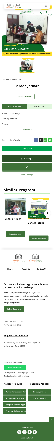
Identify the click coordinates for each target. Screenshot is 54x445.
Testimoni (5, 80)
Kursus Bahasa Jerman (15, 398)
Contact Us (41, 269)
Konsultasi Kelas (25, 96)
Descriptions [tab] (39, 106)
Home (10, 269)
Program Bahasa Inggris (16, 404)
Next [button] (47, 213)
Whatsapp (28, 158)
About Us (26, 269)
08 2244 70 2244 (16, 321)
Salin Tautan (27, 148)
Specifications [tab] (14, 106)
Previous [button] (6, 213)
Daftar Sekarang (14, 309)
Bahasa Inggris (36, 222)
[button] (27, 129)
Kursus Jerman (39, 392)
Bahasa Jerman (17, 80)
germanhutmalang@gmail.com (21, 372)
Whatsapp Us (16, 367)
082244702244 (16, 362)
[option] (27, 30)
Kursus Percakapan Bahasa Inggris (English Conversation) (16, 392)
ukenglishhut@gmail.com (19, 376)
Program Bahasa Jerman (16, 411)
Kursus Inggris (39, 398)
